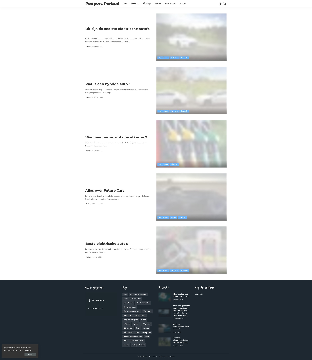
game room (127, 315)
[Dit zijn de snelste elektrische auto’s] (191, 37)
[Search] (225, 3)
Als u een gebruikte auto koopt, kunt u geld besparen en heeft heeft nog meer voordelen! (181, 310)
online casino (128, 332)
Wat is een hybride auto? (107, 84)
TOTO (125, 340)
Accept (30, 355)
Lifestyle (184, 58)
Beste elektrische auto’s (106, 244)
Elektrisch (174, 58)
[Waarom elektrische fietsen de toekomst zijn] (164, 341)
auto (125, 294)
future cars (147, 311)
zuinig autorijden (138, 345)
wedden (126, 345)
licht (138, 328)
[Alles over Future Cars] (191, 196)
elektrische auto (130, 307)
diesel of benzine (142, 303)
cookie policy (28, 350)
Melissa (89, 46)
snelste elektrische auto (133, 336)
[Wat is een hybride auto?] (191, 90)
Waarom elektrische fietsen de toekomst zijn (181, 340)
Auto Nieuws (163, 58)
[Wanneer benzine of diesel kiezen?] (191, 143)
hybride (135, 324)
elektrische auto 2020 (132, 311)
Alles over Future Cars (104, 190)
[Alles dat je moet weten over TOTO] (164, 296)
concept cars (128, 303)
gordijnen (127, 324)
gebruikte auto (140, 315)
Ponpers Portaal (102, 3)
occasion (146, 328)
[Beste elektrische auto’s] (191, 249)
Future (173, 217)
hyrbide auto (146, 324)
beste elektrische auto (132, 298)
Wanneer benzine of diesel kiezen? (116, 137)
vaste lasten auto (136, 340)
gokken (143, 319)
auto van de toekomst (138, 294)
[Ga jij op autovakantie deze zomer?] (164, 328)
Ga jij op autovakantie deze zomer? (181, 326)
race (137, 332)
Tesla (147, 336)
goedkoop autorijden (131, 319)
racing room (146, 332)
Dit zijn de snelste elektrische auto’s (117, 29)
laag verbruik (128, 328)
